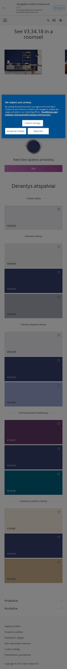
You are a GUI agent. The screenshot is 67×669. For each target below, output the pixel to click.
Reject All (38, 131)
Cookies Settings (33, 123)
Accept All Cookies (15, 131)
